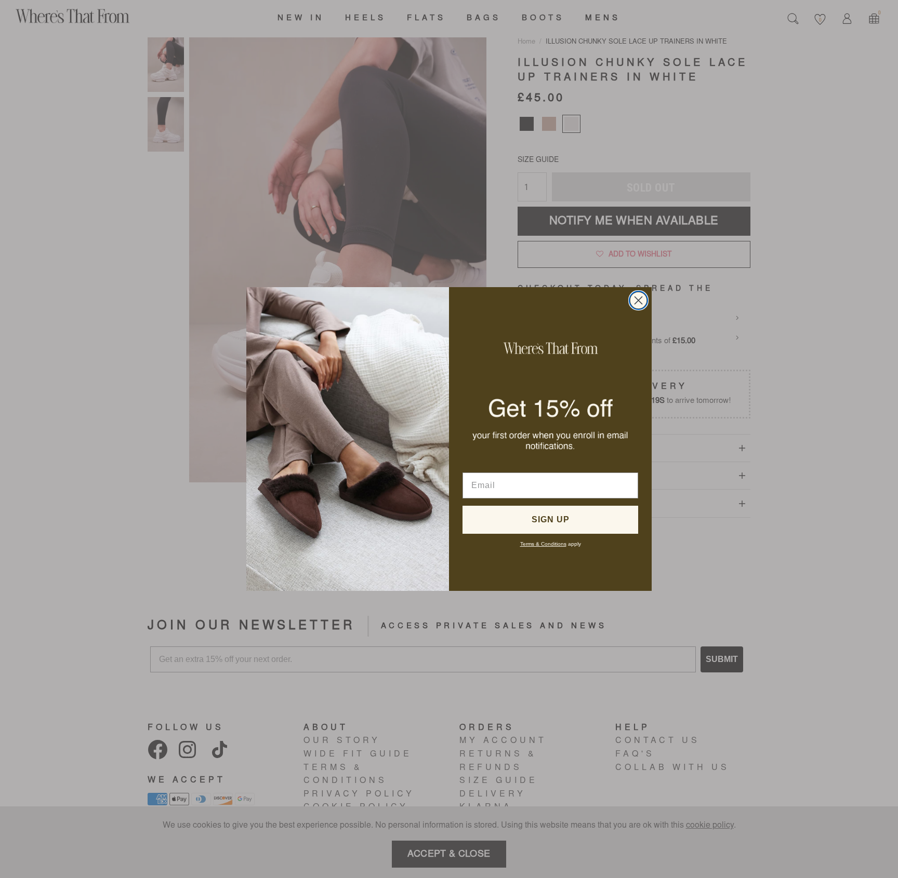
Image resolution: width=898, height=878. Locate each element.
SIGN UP (551, 519)
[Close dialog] (638, 300)
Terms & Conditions (543, 544)
